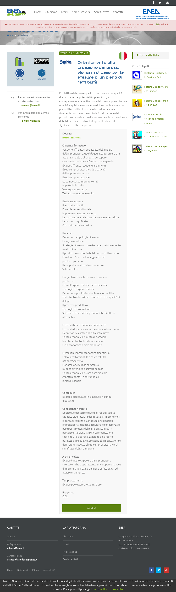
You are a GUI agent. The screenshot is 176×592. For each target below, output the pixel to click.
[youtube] (167, 3)
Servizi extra (101, 12)
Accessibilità (49, 570)
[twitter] (160, 3)
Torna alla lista (149, 55)
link (157, 24)
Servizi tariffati (70, 559)
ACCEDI (91, 508)
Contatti (118, 12)
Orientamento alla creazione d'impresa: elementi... (154, 119)
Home (38, 12)
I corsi (64, 12)
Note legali (22, 570)
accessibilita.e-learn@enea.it (22, 559)
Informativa (100, 589)
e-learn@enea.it (15, 548)
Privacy (35, 570)
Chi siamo (51, 12)
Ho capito (117, 589)
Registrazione (70, 551)
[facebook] (151, 570)
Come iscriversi (81, 12)
